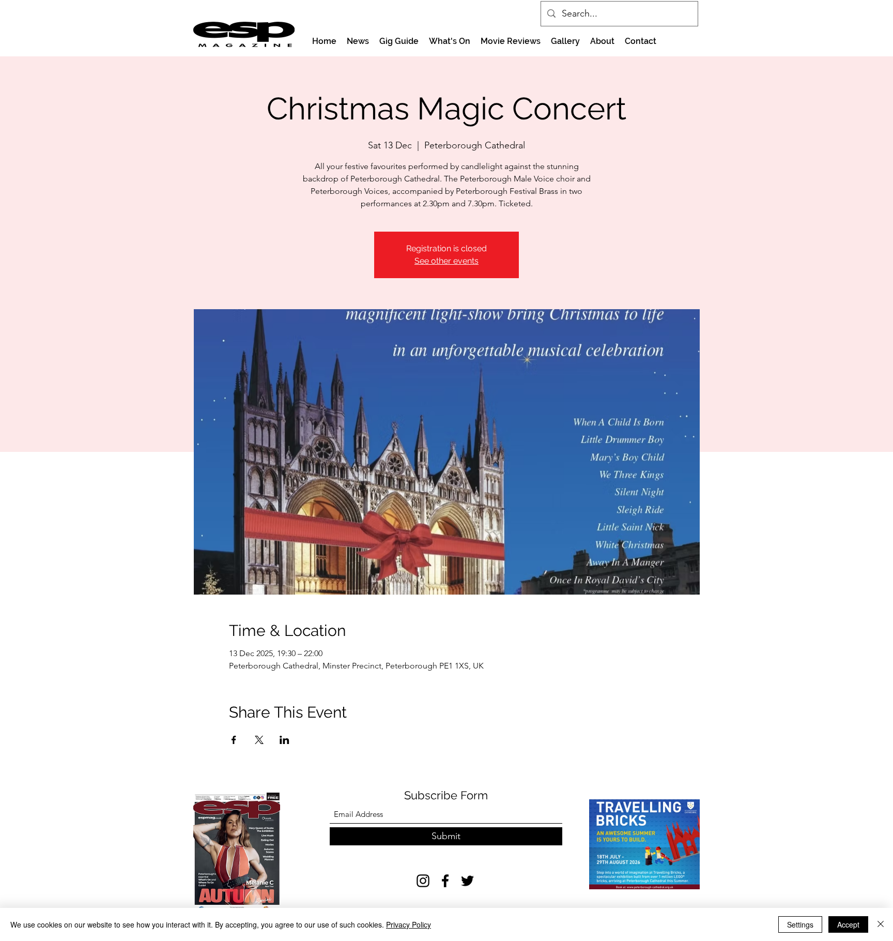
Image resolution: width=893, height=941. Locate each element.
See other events (446, 261)
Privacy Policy (408, 924)
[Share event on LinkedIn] (284, 740)
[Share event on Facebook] (234, 740)
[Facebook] (445, 880)
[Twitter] (467, 880)
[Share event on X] (259, 740)
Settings (800, 924)
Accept (848, 924)
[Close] (880, 924)
